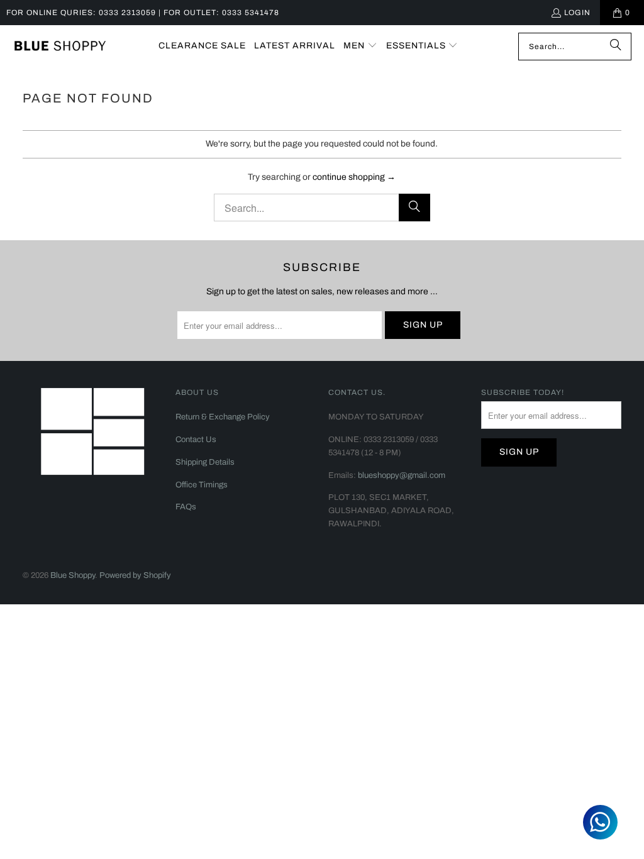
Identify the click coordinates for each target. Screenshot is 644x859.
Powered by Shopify (135, 575)
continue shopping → (354, 177)
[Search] (615, 46)
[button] (360, 46)
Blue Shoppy (72, 575)
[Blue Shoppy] (60, 46)
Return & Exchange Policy (222, 417)
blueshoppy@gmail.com (401, 475)
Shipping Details (205, 462)
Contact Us (195, 439)
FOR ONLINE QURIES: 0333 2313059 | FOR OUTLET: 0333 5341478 (142, 12)
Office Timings (201, 484)
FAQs (185, 506)
